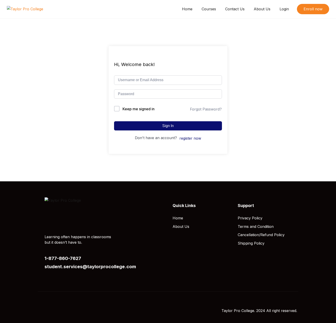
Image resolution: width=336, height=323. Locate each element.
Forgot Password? (206, 109)
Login (284, 9)
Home (187, 9)
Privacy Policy (250, 218)
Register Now (190, 138)
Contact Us (235, 9)
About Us (262, 9)
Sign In (168, 126)
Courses (209, 9)
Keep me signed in (139, 109)
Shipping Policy (251, 243)
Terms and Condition (256, 226)
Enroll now (313, 9)
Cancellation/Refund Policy (261, 234)
